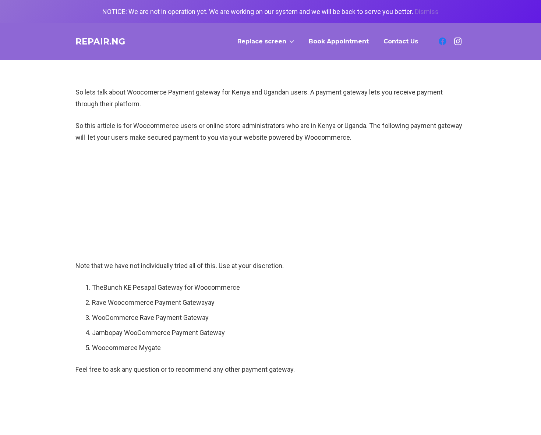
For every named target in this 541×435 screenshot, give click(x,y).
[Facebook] (442, 41)
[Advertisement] (270, 204)
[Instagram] (458, 41)
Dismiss (427, 11)
